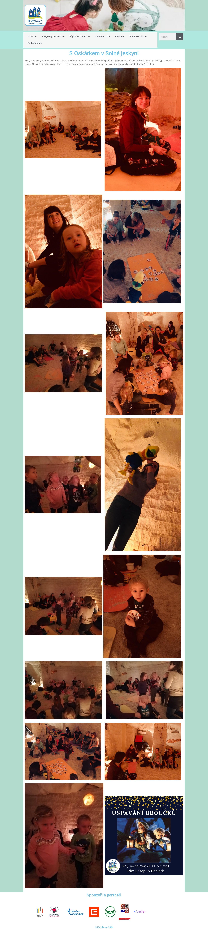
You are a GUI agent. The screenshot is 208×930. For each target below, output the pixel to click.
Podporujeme (35, 43)
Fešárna (119, 36)
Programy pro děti (51, 36)
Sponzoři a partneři (104, 895)
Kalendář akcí (102, 36)
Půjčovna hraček (78, 36)
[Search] (179, 36)
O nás (31, 36)
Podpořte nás (136, 36)
